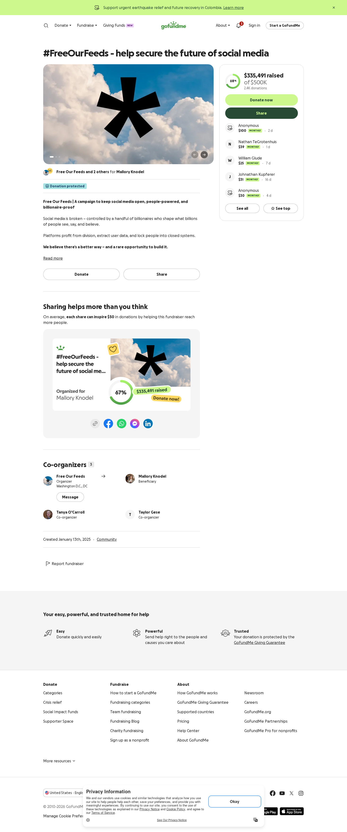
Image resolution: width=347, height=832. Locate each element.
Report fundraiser (68, 564)
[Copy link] (95, 423)
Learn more (233, 7)
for (100, 172)
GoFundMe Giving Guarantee (259, 642)
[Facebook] (108, 423)
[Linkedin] (148, 423)
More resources (57, 761)
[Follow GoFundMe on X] (291, 793)
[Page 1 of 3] (52, 157)
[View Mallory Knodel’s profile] (130, 478)
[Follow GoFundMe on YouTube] (282, 793)
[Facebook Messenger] (135, 423)
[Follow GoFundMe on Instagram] (301, 793)
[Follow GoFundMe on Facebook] (272, 793)
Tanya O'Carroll (70, 512)
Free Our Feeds (70, 476)
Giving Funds (118, 25)
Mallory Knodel (152, 476)
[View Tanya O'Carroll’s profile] (48, 514)
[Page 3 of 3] (59, 157)
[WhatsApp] (121, 423)
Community (107, 539)
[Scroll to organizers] (50, 171)
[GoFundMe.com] (173, 25)
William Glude (250, 158)
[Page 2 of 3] (56, 157)
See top (283, 208)
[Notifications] (238, 25)
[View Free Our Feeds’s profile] (48, 481)
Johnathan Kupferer (256, 174)
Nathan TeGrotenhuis (257, 142)
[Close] (334, 7)
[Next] (204, 155)
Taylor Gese (149, 512)
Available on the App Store (292, 811)
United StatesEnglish (67, 793)
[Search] (46, 25)
